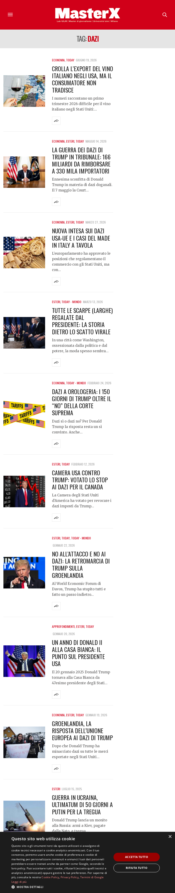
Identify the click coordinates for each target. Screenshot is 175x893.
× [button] (170, 836)
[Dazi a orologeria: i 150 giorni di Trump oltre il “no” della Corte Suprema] (24, 414)
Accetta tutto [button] (136, 857)
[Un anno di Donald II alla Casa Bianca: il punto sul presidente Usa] (24, 661)
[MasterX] (87, 15)
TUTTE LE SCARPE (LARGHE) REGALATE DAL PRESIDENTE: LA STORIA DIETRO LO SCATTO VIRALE (82, 321)
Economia (58, 60)
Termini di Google (92, 877)
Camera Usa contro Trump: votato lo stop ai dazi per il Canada (80, 479)
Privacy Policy (70, 877)
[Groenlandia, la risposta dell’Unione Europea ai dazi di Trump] (24, 742)
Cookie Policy (50, 877)
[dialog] (87, 862)
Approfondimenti (63, 626)
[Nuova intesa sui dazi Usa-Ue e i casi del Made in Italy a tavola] (24, 252)
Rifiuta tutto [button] (136, 868)
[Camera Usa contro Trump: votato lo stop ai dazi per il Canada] (24, 491)
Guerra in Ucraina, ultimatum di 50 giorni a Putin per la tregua (82, 804)
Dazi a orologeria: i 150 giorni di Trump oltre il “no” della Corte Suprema (81, 402)
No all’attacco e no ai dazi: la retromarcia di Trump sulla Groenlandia (81, 564)
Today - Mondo (71, 301)
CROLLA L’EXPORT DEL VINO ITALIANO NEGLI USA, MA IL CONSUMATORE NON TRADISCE (82, 79)
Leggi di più (19, 882)
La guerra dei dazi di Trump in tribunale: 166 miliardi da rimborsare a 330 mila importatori (81, 160)
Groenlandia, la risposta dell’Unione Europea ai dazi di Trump (82, 730)
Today (70, 60)
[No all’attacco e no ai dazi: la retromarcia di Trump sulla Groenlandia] (24, 573)
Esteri (70, 141)
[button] (60, 887)
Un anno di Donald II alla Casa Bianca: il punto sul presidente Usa (78, 653)
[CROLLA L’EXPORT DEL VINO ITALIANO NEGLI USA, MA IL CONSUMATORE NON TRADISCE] (24, 91)
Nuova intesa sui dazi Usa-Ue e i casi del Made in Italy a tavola (81, 237)
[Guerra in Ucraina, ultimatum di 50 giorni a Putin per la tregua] (24, 816)
